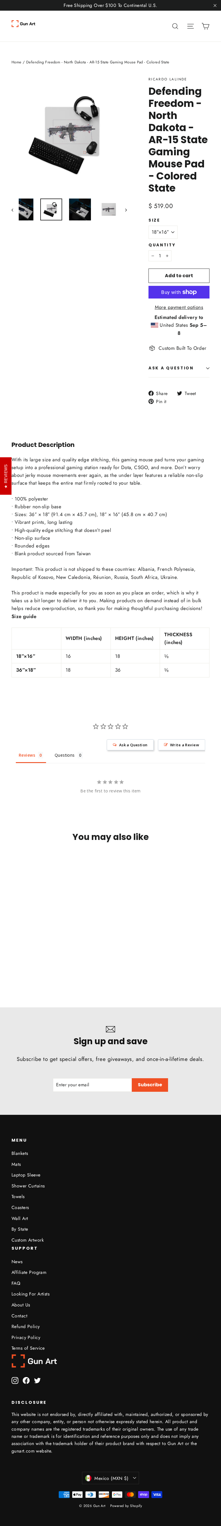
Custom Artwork (28, 1240)
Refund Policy (26, 1326)
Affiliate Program (29, 1272)
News (17, 1261)
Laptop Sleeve (26, 1175)
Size (154, 220)
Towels (18, 1196)
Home (17, 62)
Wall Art (20, 1218)
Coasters (20, 1207)
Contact (19, 1315)
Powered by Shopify (126, 1505)
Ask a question (171, 368)
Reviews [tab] (27, 755)
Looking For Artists (30, 1294)
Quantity (162, 245)
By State (20, 1229)
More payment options (179, 307)
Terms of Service (28, 1348)
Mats (16, 1164)
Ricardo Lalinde (167, 79)
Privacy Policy (26, 1337)
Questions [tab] (65, 755)
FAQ (16, 1283)
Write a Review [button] (184, 744)
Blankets (20, 1153)
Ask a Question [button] (133, 744)
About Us (21, 1305)
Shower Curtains (28, 1186)
